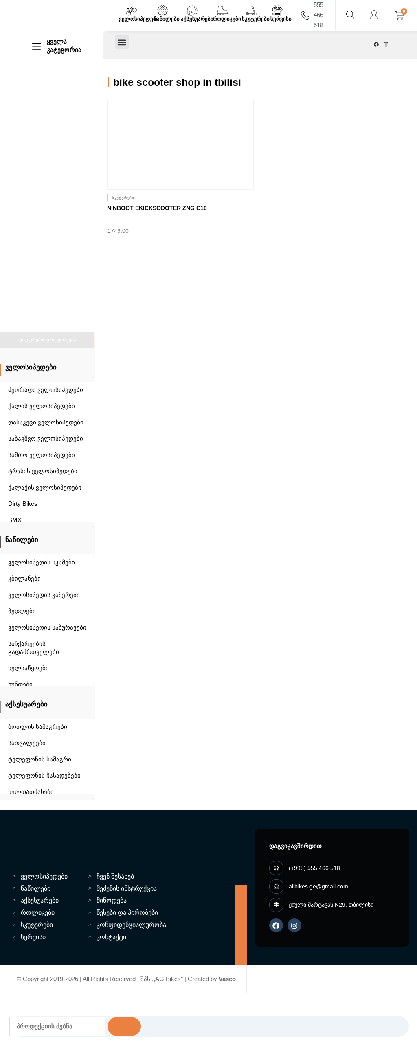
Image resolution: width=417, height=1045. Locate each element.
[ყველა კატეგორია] (36, 46)
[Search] (124, 1026)
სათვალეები (27, 742)
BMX (15, 519)
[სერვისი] (277, 10)
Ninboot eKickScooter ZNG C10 (157, 208)
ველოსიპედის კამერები (44, 594)
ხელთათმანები (31, 791)
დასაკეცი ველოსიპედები (45, 422)
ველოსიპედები (139, 19)
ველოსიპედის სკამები (41, 562)
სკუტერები (256, 19)
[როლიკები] (222, 10)
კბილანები (24, 578)
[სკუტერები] (251, 10)
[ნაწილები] (162, 10)
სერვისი (281, 19)
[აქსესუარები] (192, 10)
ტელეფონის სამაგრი (39, 759)
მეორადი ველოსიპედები (45, 389)
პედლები (22, 611)
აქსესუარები (197, 19)
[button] (122, 42)
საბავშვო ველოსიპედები (45, 438)
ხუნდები (20, 684)
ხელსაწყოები (28, 668)
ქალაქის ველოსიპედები (44, 487)
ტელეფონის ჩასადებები (44, 775)
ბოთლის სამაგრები (37, 726)
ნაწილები (167, 19)
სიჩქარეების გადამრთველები (33, 647)
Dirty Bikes (22, 503)
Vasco (227, 978)
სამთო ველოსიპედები (41, 454)
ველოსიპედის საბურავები (47, 627)
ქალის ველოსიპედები (41, 405)
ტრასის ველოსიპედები (42, 471)
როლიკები (227, 19)
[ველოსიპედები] (131, 10)
